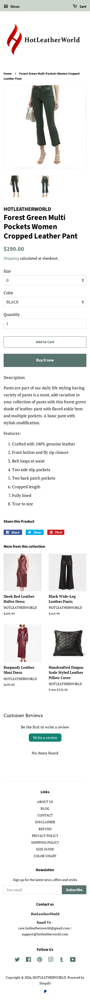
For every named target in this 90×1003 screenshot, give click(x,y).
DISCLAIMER (45, 822)
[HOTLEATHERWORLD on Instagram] (50, 960)
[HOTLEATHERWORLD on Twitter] (17, 960)
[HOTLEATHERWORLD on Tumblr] (61, 960)
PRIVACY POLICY (45, 835)
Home (8, 73)
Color (8, 293)
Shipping (11, 258)
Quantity (12, 314)
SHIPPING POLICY (45, 842)
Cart (82, 6)
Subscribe (74, 890)
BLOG (45, 808)
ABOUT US (45, 801)
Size (7, 271)
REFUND (45, 829)
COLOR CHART (45, 856)
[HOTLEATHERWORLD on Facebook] (28, 960)
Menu (14, 6)
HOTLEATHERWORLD (49, 977)
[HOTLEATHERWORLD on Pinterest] (39, 960)
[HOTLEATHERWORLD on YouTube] (73, 960)
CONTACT (45, 815)
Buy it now (45, 360)
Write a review (45, 737)
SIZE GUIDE (45, 849)
